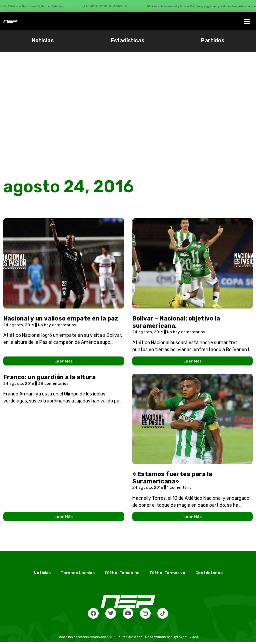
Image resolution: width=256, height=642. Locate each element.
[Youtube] (128, 613)
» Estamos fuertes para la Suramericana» (172, 477)
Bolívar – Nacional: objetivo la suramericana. (176, 322)
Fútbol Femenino (122, 572)
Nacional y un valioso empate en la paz (60, 318)
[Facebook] (93, 613)
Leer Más (63, 361)
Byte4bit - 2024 (185, 637)
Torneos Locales (78, 572)
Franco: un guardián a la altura (49, 377)
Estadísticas (127, 40)
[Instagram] (145, 613)
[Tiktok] (162, 613)
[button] (247, 20)
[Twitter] (110, 613)
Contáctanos (209, 572)
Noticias (43, 40)
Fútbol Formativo (167, 572)
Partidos (212, 40)
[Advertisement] (128, 101)
